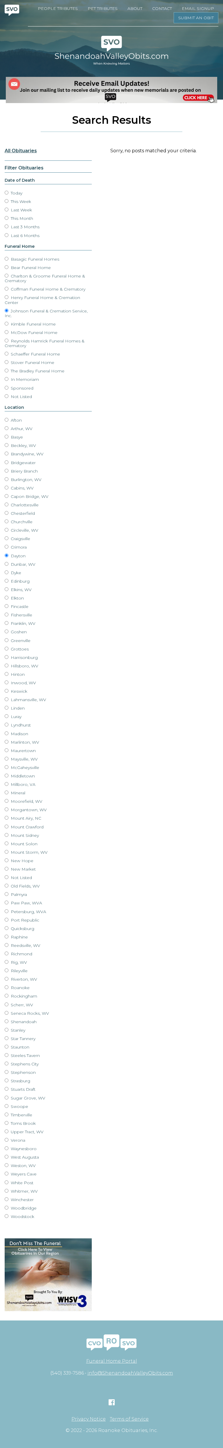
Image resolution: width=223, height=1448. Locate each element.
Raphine (19, 937)
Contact (162, 8)
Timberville (21, 1115)
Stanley (17, 1030)
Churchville (21, 521)
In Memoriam (24, 379)
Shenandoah (23, 1021)
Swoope (19, 1106)
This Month (21, 218)
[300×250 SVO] (48, 1274)
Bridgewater (23, 462)
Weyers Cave (23, 1174)
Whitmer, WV (24, 1191)
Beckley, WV (23, 445)
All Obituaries (21, 150)
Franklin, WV (22, 623)
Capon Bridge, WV (29, 496)
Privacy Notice (88, 1419)
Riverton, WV (23, 979)
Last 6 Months (24, 235)
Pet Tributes (103, 8)
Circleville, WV (24, 530)
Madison (19, 733)
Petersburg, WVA (28, 911)
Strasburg (20, 1080)
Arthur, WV (21, 428)
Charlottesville (24, 505)
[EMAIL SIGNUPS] (111, 90)
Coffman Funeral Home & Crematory (47, 289)
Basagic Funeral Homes (34, 259)
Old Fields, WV (25, 886)
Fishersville (21, 615)
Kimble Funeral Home (33, 324)
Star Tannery (22, 1038)
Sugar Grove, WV (27, 1098)
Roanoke (20, 987)
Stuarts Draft (22, 1089)
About (134, 8)
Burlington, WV (26, 479)
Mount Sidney (24, 835)
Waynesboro (23, 1148)
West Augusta (24, 1157)
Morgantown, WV (28, 809)
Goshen (18, 631)
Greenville (20, 640)
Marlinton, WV (24, 742)
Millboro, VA (22, 784)
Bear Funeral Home (30, 267)
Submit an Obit (196, 17)
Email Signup (198, 8)
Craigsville (20, 538)
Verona (17, 1140)
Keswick (18, 691)
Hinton (17, 674)
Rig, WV (18, 962)
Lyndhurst (20, 725)
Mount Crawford (27, 827)
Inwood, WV (23, 682)
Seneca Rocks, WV (29, 1013)
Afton (16, 420)
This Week (20, 201)
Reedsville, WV (25, 945)
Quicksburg (22, 928)
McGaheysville (24, 767)
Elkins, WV (21, 589)
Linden (17, 708)
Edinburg (20, 581)
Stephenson (23, 1072)
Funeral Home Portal (111, 1361)
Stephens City (24, 1064)
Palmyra (18, 894)
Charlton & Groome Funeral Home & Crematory (45, 278)
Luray (15, 716)
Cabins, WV (22, 488)
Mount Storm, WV (29, 852)
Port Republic (24, 920)
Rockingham (23, 996)
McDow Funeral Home (33, 332)
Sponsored (21, 388)
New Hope (21, 860)
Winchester (22, 1199)
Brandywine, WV (27, 454)
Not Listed (21, 396)
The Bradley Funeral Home (37, 371)
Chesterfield (22, 513)
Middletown (22, 776)
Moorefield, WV (26, 801)
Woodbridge (23, 1208)
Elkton (17, 598)
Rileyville (19, 970)
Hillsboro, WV (24, 666)
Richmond (21, 954)
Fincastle (19, 606)
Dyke (15, 572)
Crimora (18, 547)
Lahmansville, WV (28, 699)
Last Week (21, 210)
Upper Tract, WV (27, 1131)
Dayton (18, 555)
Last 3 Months (24, 226)
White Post (21, 1182)
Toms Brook (23, 1123)
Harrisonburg (24, 657)
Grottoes (19, 649)
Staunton (19, 1047)
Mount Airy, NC (25, 818)
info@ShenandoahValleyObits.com (130, 1373)
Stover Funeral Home (32, 362)
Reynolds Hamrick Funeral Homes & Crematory (44, 343)
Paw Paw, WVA (26, 903)
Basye (16, 437)
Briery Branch (24, 471)
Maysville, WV (24, 759)
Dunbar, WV (22, 564)
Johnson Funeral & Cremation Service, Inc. (46, 313)
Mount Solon (23, 843)
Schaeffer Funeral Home (35, 354)
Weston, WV (23, 1165)
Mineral (17, 792)
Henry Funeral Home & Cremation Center (42, 300)
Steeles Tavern (25, 1055)
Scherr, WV (21, 1004)
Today (16, 193)
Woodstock (22, 1216)
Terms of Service (129, 1419)
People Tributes (58, 8)
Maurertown (23, 750)
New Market (23, 869)
